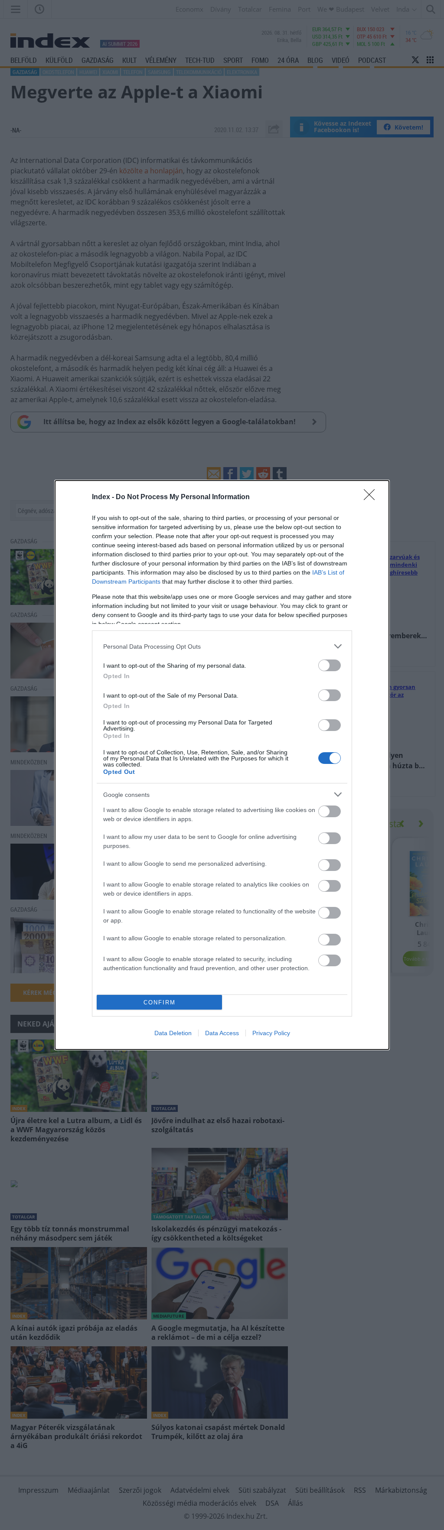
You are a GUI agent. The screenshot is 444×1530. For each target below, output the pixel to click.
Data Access (222, 1033)
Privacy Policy (271, 1033)
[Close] (372, 497)
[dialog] (222, 765)
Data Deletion (173, 1033)
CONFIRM (160, 1002)
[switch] (329, 665)
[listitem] (222, 646)
